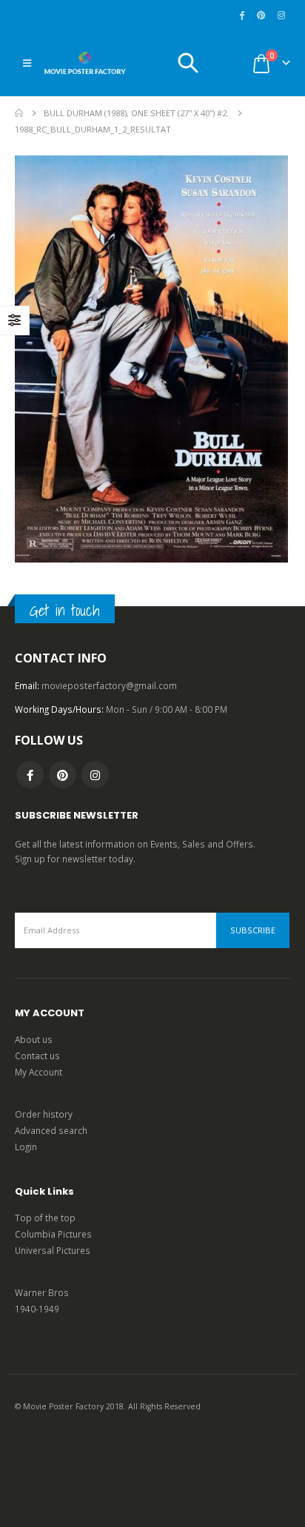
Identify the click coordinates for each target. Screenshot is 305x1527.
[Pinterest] (261, 15)
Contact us (37, 1055)
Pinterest (62, 774)
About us (34, 1039)
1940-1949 (37, 1309)
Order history (44, 1114)
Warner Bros (42, 1292)
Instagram (95, 774)
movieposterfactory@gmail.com (109, 685)
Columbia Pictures (53, 1234)
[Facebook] (242, 15)
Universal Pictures (52, 1250)
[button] (27, 62)
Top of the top (45, 1218)
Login (26, 1146)
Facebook (30, 774)
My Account (38, 1072)
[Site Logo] (85, 63)
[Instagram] (281, 15)
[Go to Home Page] (19, 113)
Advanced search (51, 1130)
